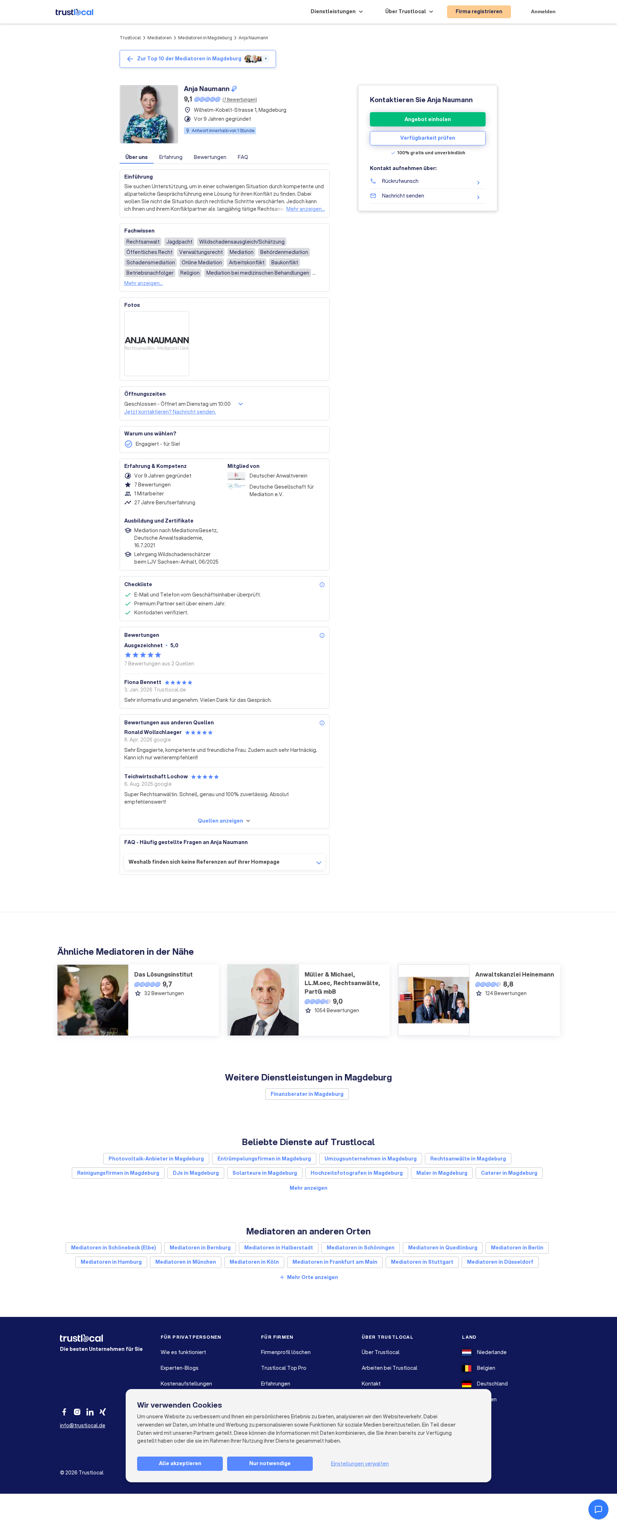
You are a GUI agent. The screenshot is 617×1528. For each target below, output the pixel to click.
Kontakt (371, 1383)
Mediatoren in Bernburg (200, 1247)
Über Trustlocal (381, 1352)
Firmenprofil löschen (286, 1352)
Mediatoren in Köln (254, 1261)
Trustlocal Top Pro (283, 1368)
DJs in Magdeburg (196, 1173)
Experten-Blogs (180, 1368)
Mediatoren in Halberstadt (278, 1247)
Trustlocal (130, 38)
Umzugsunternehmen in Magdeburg (371, 1158)
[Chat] (598, 1509)
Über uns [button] (136, 157)
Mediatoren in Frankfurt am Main (334, 1261)
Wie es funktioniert (183, 1352)
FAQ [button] (243, 157)
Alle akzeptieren (180, 1463)
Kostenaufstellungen (186, 1383)
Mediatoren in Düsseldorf (500, 1261)
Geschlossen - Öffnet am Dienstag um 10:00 (177, 404)
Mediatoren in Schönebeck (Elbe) (113, 1247)
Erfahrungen (275, 1383)
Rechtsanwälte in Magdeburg (468, 1158)
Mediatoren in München (185, 1261)
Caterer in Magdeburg (509, 1173)
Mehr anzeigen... (305, 209)
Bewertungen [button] (210, 157)
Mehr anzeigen (308, 1188)
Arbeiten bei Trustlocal (389, 1368)
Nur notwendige (270, 1463)
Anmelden (543, 11)
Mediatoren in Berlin (517, 1247)
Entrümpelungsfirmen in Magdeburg (264, 1158)
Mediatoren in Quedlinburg (442, 1247)
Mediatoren (159, 38)
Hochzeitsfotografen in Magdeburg (357, 1173)
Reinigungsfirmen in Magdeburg (118, 1173)
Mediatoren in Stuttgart (422, 1261)
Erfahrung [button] (170, 157)
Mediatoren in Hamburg (111, 1261)
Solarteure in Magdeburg (264, 1173)
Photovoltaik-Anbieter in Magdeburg (156, 1158)
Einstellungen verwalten (360, 1463)
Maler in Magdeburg (441, 1173)
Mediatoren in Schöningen (361, 1247)
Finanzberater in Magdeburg (307, 1094)
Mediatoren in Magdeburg (205, 38)
